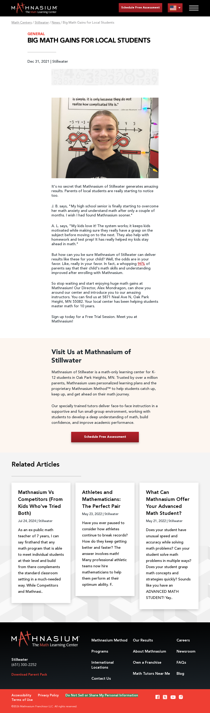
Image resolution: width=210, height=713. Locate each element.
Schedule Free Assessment (140, 7)
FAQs (181, 662)
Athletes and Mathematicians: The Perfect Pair (101, 499)
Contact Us (101, 679)
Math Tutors (151, 674)
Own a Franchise (147, 662)
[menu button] (175, 7)
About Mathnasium (149, 651)
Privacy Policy (48, 695)
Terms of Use (22, 700)
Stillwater (42, 22)
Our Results (143, 640)
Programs (99, 651)
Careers (183, 640)
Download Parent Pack (29, 674)
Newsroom (186, 651)
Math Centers (21, 22)
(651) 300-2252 (24, 665)
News (56, 22)
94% (141, 264)
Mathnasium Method (109, 640)
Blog (180, 674)
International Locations (102, 665)
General (36, 34)
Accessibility (21, 695)
